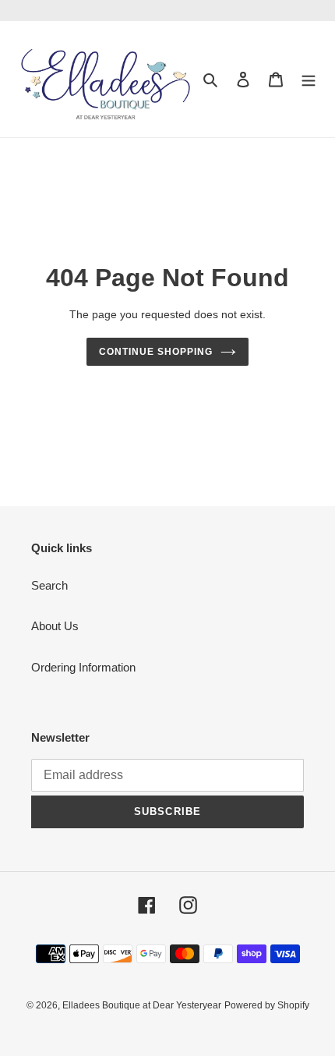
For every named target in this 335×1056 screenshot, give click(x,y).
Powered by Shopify (266, 1005)
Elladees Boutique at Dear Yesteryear (141, 1005)
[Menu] (308, 79)
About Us (55, 626)
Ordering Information (83, 667)
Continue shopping (156, 351)
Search (49, 585)
